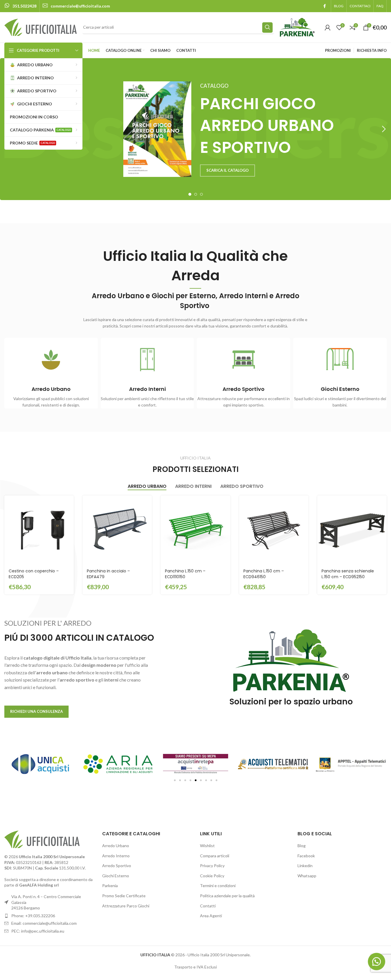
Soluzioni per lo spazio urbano (291, 701)
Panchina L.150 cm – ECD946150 (263, 574)
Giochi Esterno (115, 875)
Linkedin (305, 865)
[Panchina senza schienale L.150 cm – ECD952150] (352, 530)
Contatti (208, 905)
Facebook (306, 855)
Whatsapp (307, 875)
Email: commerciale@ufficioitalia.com (44, 923)
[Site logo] (40, 26)
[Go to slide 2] (195, 194)
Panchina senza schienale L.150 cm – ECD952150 (348, 574)
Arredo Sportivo (116, 865)
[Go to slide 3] (201, 194)
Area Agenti (211, 915)
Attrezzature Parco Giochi (125, 905)
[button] (384, 129)
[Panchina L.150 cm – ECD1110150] (195, 530)
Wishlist (207, 845)
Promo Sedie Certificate (124, 895)
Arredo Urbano (115, 845)
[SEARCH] (267, 27)
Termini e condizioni (218, 885)
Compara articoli (214, 855)
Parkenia (110, 885)
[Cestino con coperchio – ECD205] (39, 530)
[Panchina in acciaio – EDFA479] (117, 530)
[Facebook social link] (324, 6)
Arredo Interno (116, 855)
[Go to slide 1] (189, 194)
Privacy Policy (212, 865)
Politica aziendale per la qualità (227, 895)
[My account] (327, 27)
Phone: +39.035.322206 (33, 915)
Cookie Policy (212, 875)
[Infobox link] (20, 6)
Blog (302, 845)
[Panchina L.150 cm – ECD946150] (274, 530)
